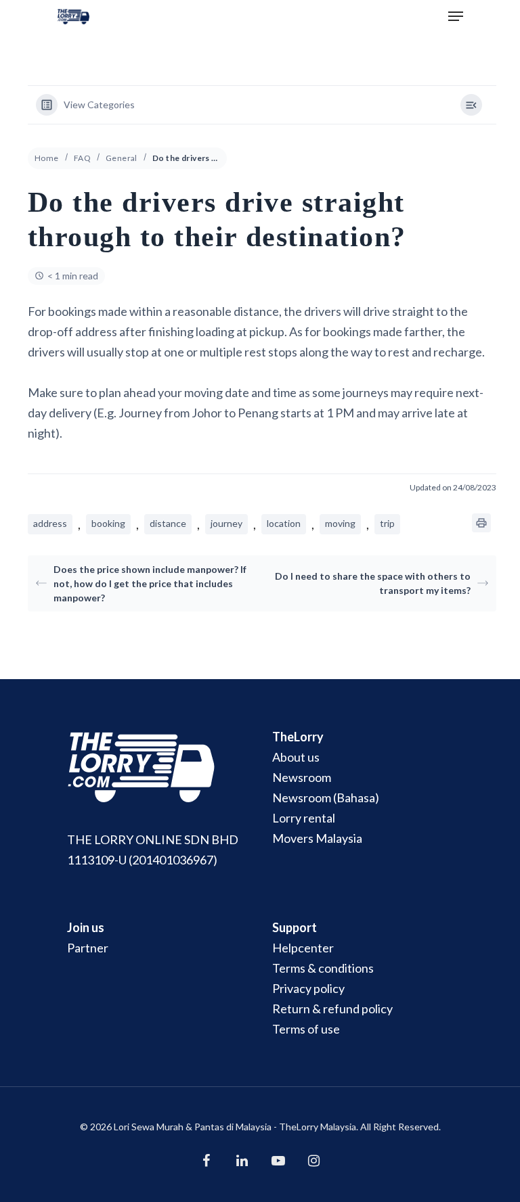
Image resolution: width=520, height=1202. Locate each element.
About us (296, 756)
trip (387, 523)
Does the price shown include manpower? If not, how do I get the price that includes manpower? (149, 583)
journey (226, 523)
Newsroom (301, 777)
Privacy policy (308, 988)
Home (47, 158)
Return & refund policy (332, 1008)
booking (108, 523)
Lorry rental (303, 817)
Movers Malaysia (317, 838)
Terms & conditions (323, 968)
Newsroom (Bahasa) (325, 797)
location (284, 523)
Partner (87, 947)
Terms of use (306, 1028)
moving (340, 523)
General (121, 158)
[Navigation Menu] (455, 16)
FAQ (82, 158)
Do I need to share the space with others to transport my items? (373, 583)
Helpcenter (303, 947)
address (50, 523)
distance (168, 523)
